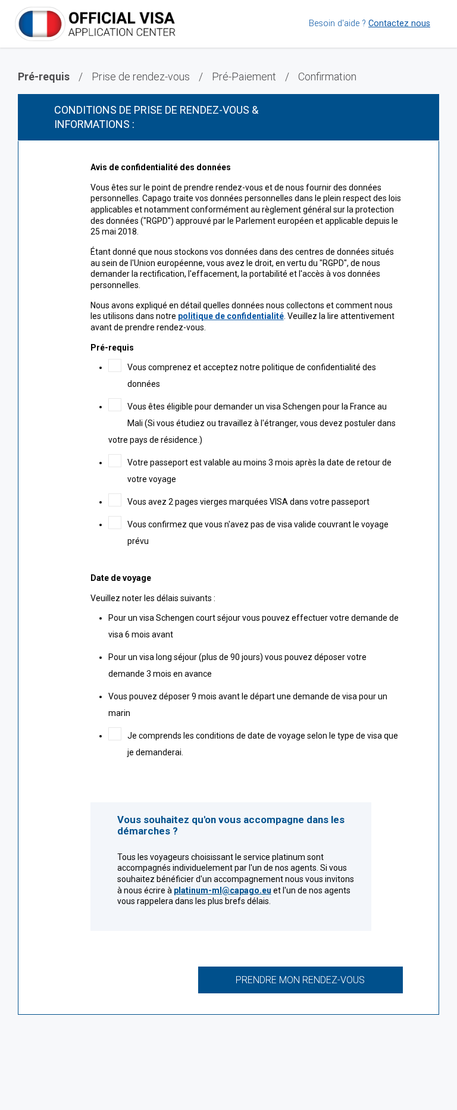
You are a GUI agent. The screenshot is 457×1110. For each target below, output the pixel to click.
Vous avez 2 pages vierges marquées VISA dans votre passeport (248, 501)
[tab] (228, 117)
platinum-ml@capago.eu (222, 890)
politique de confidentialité (231, 316)
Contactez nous (399, 23)
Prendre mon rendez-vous (300, 980)
